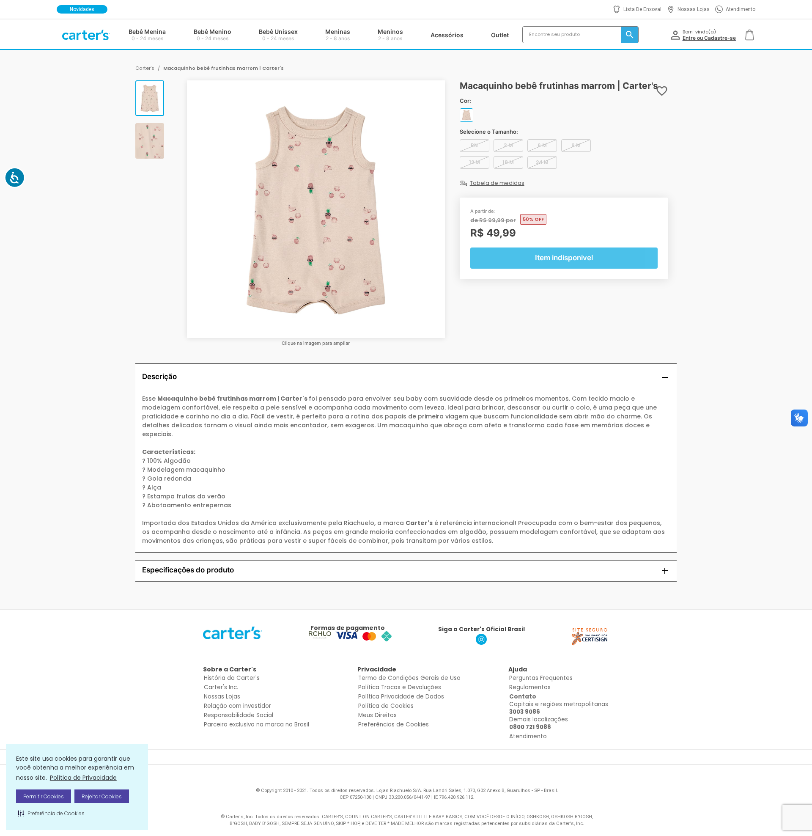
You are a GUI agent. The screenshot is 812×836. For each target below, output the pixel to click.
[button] (51, 813)
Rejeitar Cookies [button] (102, 796)
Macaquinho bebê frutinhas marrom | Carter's (223, 68)
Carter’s (144, 68)
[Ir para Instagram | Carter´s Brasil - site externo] (481, 642)
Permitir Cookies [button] (43, 796)
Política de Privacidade (83, 777)
